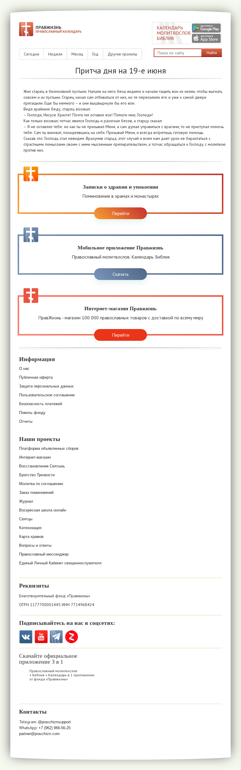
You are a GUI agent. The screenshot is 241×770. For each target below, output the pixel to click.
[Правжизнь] (50, 29)
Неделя (55, 54)
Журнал (26, 501)
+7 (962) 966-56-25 (55, 728)
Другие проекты (122, 54)
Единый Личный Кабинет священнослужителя (60, 563)
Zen (71, 636)
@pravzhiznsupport (54, 722)
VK (25, 636)
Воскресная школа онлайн (42, 510)
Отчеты (25, 421)
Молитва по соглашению (41, 484)
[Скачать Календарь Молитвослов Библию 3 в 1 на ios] (206, 38)
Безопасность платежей (40, 404)
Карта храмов (31, 536)
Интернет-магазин (35, 457)
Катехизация (30, 528)
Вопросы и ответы (35, 545)
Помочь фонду (32, 412)
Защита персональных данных (46, 386)
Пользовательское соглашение (47, 395)
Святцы (25, 519)
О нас (24, 368)
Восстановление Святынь (42, 466)
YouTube (41, 636)
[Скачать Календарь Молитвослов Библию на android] (42, 694)
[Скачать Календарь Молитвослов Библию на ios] (26, 694)
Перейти (120, 213)
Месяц (77, 54)
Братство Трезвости (37, 475)
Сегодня (31, 54)
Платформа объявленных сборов (48, 448)
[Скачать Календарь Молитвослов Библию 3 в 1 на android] (206, 28)
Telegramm (56, 636)
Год (95, 54)
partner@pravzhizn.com (39, 734)
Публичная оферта (36, 377)
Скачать (121, 274)
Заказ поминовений (36, 492)
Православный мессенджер (43, 554)
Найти (212, 52)
